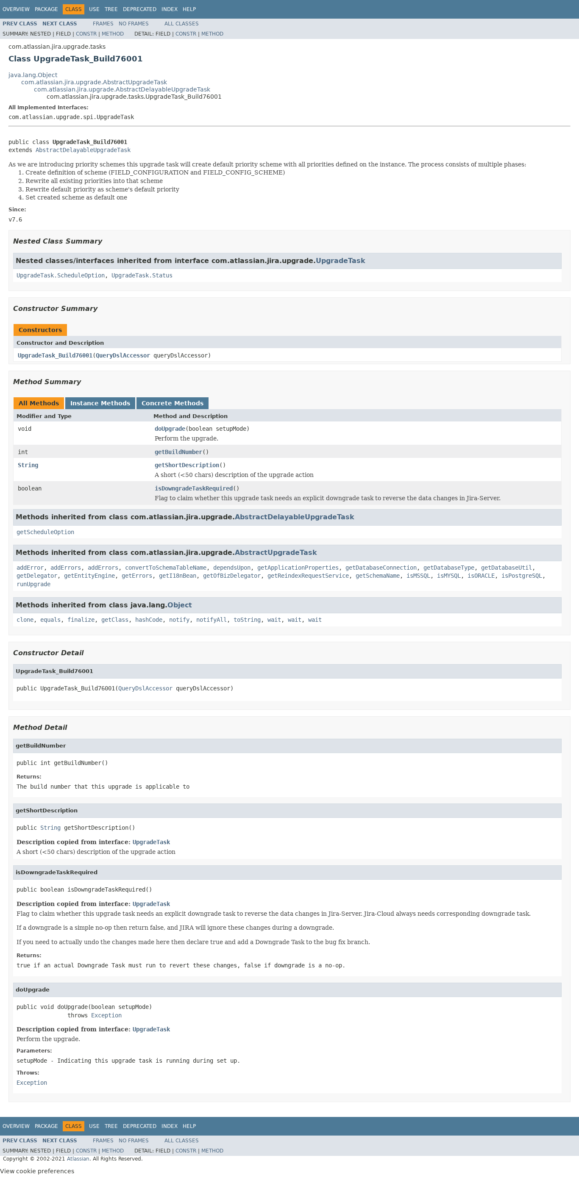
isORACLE (481, 575)
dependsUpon (232, 567)
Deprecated (139, 9)
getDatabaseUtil (506, 567)
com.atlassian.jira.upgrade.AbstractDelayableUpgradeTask (122, 89)
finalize (81, 619)
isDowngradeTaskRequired (194, 488)
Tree (111, 9)
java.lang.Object (32, 75)
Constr (86, 34)
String (28, 465)
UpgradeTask (340, 261)
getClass (114, 619)
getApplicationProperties (298, 567)
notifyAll (211, 619)
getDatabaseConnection (381, 567)
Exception (106, 1015)
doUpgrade (170, 428)
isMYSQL (449, 575)
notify (179, 619)
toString (247, 619)
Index (169, 9)
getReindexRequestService (308, 575)
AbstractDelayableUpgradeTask (83, 150)
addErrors (65, 567)
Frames (103, 24)
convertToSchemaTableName (165, 567)
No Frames (134, 24)
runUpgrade (33, 584)
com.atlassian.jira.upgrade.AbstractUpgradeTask (94, 82)
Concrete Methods (172, 403)
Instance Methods (100, 403)
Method (113, 34)
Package (46, 9)
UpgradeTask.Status (142, 275)
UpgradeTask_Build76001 (55, 355)
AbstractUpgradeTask (276, 553)
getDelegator (37, 575)
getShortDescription (187, 465)
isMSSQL (418, 575)
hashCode (148, 619)
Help (189, 9)
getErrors (137, 575)
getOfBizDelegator (232, 575)
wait (274, 619)
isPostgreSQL (521, 575)
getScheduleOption (45, 532)
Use (94, 9)
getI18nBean (177, 575)
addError (30, 567)
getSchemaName (378, 575)
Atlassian (78, 1159)
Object (179, 605)
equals (50, 619)
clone (25, 619)
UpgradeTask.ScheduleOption (61, 275)
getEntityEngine (89, 575)
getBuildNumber (178, 452)
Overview (16, 9)
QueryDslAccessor (123, 355)
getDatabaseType (448, 567)
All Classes (181, 24)
